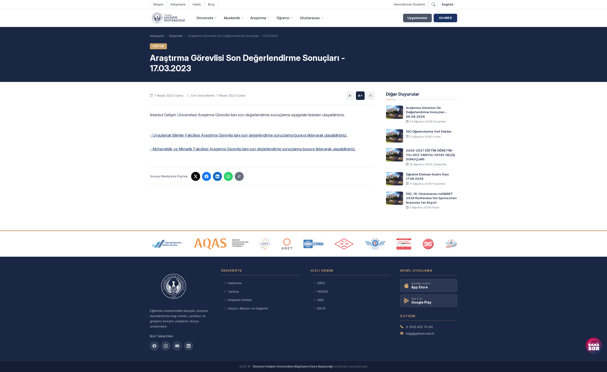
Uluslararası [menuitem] (310, 18)
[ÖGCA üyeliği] (375, 244)
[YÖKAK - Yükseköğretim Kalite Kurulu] (167, 244)
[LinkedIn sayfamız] (188, 345)
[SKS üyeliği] (428, 244)
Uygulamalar (417, 18)
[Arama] (433, 4)
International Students (409, 4)
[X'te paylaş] (195, 176)
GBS (320, 300)
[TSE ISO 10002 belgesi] (344, 244)
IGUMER (445, 18)
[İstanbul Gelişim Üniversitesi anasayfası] (181, 287)
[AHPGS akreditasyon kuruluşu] (265, 244)
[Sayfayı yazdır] (370, 95)
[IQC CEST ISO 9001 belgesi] (404, 244)
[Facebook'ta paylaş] (206, 176)
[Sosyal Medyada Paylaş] (239, 176)
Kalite (197, 4)
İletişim (158, 4)
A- (350, 95)
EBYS (321, 308)
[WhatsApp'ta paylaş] (228, 176)
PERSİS (322, 291)
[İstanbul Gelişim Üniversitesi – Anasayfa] (168, 18)
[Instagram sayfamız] (165, 345)
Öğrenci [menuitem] (283, 18)
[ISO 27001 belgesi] (313, 244)
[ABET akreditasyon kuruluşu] (287, 244)
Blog (211, 4)
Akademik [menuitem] (232, 18)
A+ (360, 95)
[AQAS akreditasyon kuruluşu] (221, 244)
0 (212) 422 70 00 (419, 327)
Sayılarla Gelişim (240, 300)
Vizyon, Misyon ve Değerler (248, 308)
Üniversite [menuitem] (205, 18)
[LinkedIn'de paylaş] (217, 176)
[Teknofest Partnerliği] (451, 244)
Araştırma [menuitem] (258, 18)
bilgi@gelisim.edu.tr (420, 333)
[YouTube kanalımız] (177, 345)
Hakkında (234, 283)
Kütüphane (178, 4)
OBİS (321, 283)
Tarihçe (233, 291)
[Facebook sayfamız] (154, 345)
